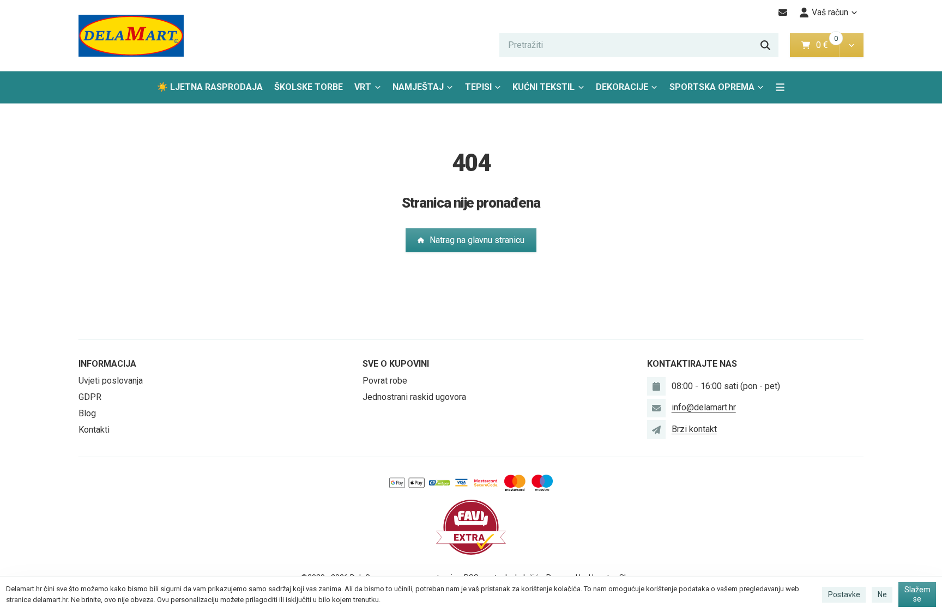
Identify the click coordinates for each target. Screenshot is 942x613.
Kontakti (94, 429)
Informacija (107, 364)
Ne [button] (882, 594)
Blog (87, 413)
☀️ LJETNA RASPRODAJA (210, 87)
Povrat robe (385, 380)
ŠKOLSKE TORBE (308, 87)
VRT (362, 87)
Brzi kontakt (694, 429)
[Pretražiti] (765, 45)
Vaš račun (830, 12)
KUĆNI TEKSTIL (543, 87)
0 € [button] (826, 45)
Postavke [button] (844, 594)
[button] (851, 45)
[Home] (131, 35)
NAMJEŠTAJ (418, 87)
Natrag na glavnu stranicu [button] (477, 240)
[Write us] (656, 429)
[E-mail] (783, 12)
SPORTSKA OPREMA (711, 87)
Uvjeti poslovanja (110, 380)
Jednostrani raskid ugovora (414, 397)
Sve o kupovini (396, 364)
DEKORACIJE (622, 87)
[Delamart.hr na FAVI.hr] (471, 526)
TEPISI (478, 87)
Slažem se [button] (917, 594)
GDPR (89, 397)
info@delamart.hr (704, 407)
